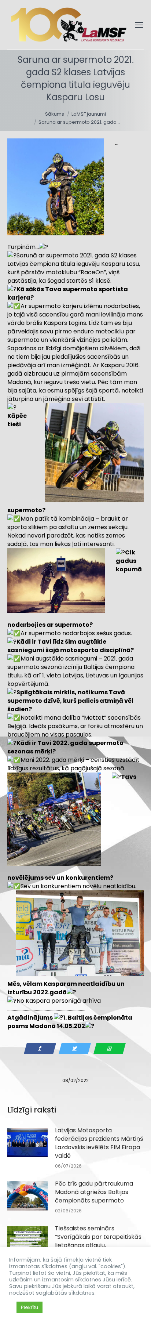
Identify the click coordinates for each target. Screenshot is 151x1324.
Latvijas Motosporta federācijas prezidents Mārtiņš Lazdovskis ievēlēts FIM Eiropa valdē (99, 1143)
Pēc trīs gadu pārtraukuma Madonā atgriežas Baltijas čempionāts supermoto (94, 1192)
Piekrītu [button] (29, 1307)
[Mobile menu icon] (139, 25)
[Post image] (27, 1142)
